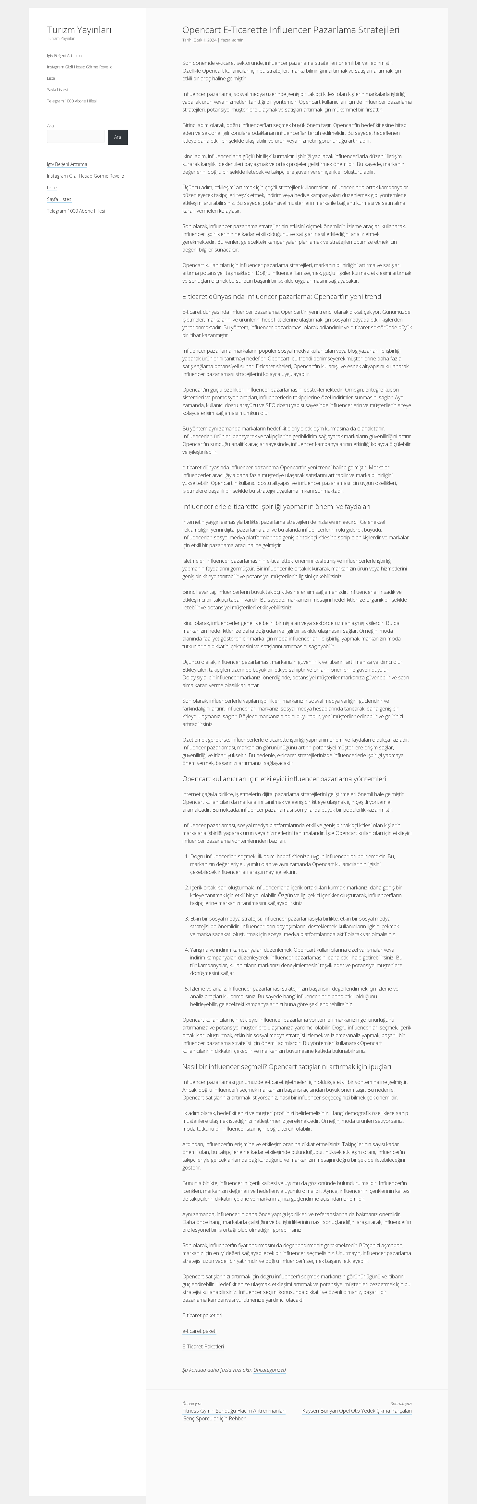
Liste (51, 78)
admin (237, 40)
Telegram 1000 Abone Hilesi (72, 101)
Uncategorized (269, 1369)
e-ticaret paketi (199, 1330)
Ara (50, 126)
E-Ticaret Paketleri (203, 1346)
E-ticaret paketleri (202, 1315)
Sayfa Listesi (57, 89)
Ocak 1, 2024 (204, 40)
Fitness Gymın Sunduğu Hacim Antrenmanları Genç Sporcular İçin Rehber (234, 1414)
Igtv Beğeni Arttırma (64, 55)
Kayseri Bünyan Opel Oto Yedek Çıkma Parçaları (357, 1410)
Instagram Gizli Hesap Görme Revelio (79, 67)
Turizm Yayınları (79, 29)
